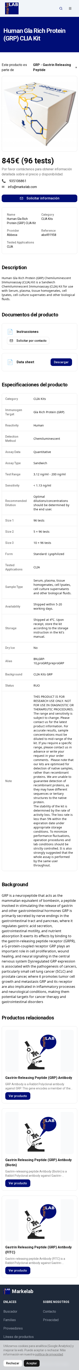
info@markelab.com (22, 187)
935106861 (17, 181)
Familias (9, 1320)
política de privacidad (49, 1354)
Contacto (49, 1311)
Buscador (10, 1311)
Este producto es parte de (36, 67)
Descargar (61, 362)
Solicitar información (43, 198)
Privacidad (51, 1320)
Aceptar (31, 1363)
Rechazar (12, 1363)
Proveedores (13, 1328)
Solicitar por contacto (31, 340)
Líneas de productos (18, 1337)
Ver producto (18, 1096)
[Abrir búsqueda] (61, 8)
